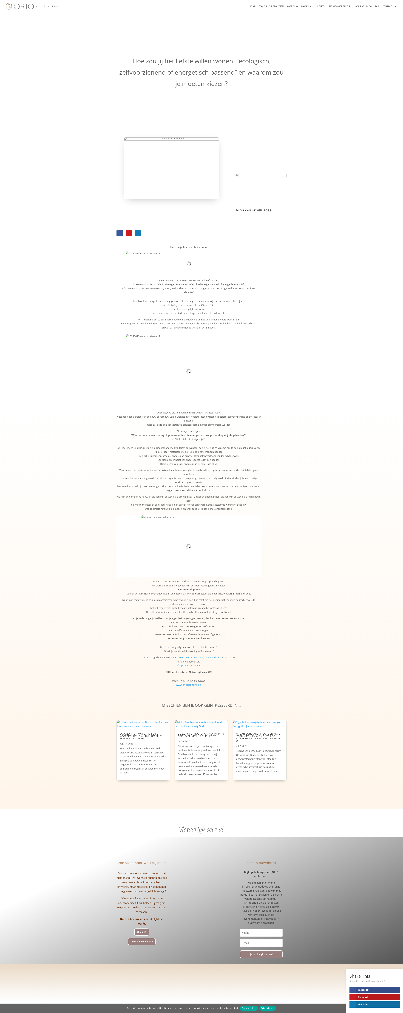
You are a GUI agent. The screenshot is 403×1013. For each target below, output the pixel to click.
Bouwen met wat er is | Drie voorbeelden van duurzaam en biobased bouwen (142, 736)
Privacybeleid (267, 1008)
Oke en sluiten (248, 1008)
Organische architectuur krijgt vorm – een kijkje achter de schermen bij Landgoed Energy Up (259, 737)
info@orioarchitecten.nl (189, 665)
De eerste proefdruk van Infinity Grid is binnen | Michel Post (201, 735)
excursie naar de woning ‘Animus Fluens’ (200, 657)
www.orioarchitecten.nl (189, 684)
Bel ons (142, 932)
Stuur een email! (141, 941)
